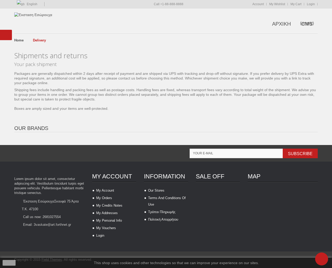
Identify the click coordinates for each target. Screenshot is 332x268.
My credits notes (109, 205)
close (9, 263)
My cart (295, 4)
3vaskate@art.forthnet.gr (52, 225)
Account (258, 4)
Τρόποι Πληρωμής (161, 212)
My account (112, 176)
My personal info (109, 220)
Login (311, 4)
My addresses (107, 213)
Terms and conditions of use (167, 201)
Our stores (156, 190)
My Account (105, 190)
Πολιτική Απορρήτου (163, 219)
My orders (104, 198)
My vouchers (106, 228)
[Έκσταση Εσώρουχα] (33, 14)
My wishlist (277, 4)
